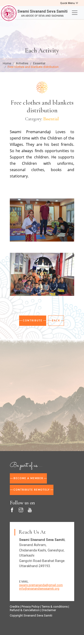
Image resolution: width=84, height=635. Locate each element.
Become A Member (28, 478)
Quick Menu (68, 3)
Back (56, 320)
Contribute (32, 320)
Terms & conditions (55, 606)
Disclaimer (49, 610)
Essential (39, 63)
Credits (14, 606)
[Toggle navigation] (74, 12)
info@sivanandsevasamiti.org (39, 588)
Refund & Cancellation (25, 610)
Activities (22, 63)
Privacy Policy (30, 606)
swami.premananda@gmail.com (41, 585)
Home (7, 63)
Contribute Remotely (32, 490)
